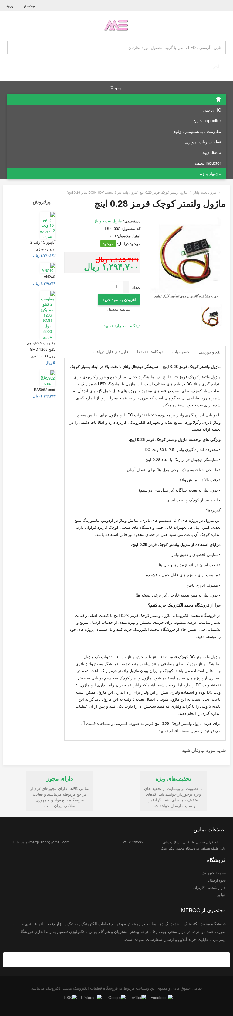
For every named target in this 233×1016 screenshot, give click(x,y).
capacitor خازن (207, 120)
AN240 (49, 276)
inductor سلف (208, 163)
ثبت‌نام (30, 5)
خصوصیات (181, 351)
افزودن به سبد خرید (119, 299)
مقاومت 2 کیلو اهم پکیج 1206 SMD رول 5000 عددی (41, 349)
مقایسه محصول (119, 309)
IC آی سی (212, 110)
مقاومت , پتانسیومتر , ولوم (197, 131)
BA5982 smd (44, 389)
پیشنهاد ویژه (210, 173)
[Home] (116, 99)
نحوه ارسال (217, 880)
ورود (10, 5)
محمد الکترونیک (214, 872)
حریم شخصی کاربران (209, 887)
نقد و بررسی (210, 352)
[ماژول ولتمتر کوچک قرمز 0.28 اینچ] (211, 316)
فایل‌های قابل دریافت (110, 351)
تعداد (136, 287)
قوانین (221, 894)
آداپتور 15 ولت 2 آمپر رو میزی (42, 245)
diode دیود (211, 152)
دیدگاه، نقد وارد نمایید (122, 325)
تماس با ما (21, 841)
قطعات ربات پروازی (203, 142)
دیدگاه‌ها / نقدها (150, 351)
